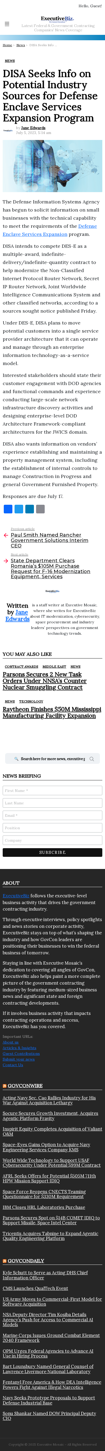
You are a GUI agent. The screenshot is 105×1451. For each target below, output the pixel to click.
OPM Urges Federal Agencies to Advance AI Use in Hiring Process (48, 1354)
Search (91, 759)
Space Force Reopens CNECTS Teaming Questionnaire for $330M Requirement (44, 1194)
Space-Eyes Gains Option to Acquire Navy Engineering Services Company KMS (46, 1147)
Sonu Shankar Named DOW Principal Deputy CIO (49, 1416)
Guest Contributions (21, 1053)
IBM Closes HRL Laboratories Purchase (44, 1207)
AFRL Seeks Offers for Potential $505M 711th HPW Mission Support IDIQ (49, 1178)
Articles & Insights (19, 1047)
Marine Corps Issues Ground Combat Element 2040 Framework (51, 1338)
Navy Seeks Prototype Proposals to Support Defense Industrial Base (49, 1400)
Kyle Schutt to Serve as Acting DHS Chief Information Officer (45, 1275)
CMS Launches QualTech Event (35, 1288)
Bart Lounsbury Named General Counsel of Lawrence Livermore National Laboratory (48, 1369)
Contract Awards (21, 666)
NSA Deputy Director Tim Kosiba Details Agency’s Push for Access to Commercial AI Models (48, 1319)
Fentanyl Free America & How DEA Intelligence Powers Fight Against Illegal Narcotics (52, 1385)
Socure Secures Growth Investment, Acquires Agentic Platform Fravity (50, 1116)
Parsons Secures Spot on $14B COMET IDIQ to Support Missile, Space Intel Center (51, 1220)
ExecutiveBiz (16, 895)
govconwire (25, 1085)
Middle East (54, 666)
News (75, 666)
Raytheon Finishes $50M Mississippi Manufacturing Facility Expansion (52, 712)
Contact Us (13, 1064)
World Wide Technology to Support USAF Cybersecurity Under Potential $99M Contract (52, 1163)
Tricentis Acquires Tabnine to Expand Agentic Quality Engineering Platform (50, 1236)
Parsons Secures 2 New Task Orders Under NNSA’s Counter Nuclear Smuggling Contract (45, 680)
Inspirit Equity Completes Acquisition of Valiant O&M (52, 1131)
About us (11, 1042)
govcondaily (26, 1261)
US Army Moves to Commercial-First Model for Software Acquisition (52, 1302)
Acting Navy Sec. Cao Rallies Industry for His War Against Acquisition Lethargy (49, 1100)
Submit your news (19, 1059)
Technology (31, 701)
